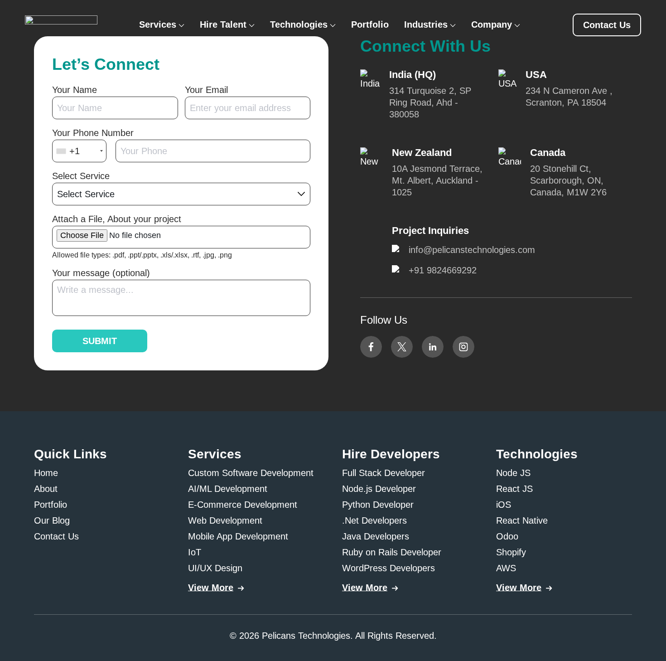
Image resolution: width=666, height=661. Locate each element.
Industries (426, 24)
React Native (522, 520)
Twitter (402, 347)
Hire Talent (223, 24)
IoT (194, 552)
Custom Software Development (251, 472)
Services (157, 24)
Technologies (299, 24)
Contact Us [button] (607, 25)
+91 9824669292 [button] (443, 270)
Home (46, 472)
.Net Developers (374, 520)
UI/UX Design (215, 568)
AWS (506, 568)
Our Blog (52, 520)
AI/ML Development (227, 488)
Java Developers (375, 536)
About (46, 488)
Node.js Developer (379, 488)
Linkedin (433, 347)
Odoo (507, 536)
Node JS (513, 472)
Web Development (225, 520)
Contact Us (56, 536)
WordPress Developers (388, 568)
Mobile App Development (238, 536)
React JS (514, 488)
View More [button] (210, 588)
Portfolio (370, 24)
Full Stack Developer (383, 472)
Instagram (463, 347)
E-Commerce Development (242, 504)
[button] (61, 22)
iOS (503, 504)
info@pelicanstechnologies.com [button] (472, 250)
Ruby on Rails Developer (391, 552)
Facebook (371, 347)
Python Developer (378, 504)
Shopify (511, 552)
